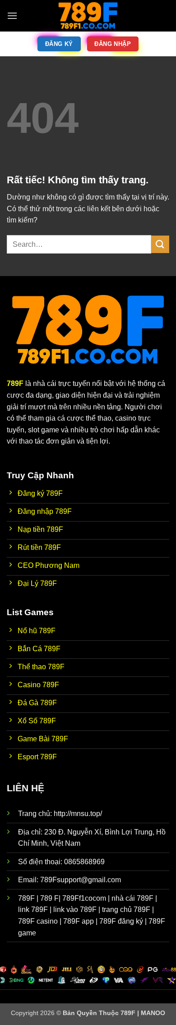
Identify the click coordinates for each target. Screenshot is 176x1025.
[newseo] (88, 16)
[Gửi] (160, 244)
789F (15, 383)
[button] (12, 16)
